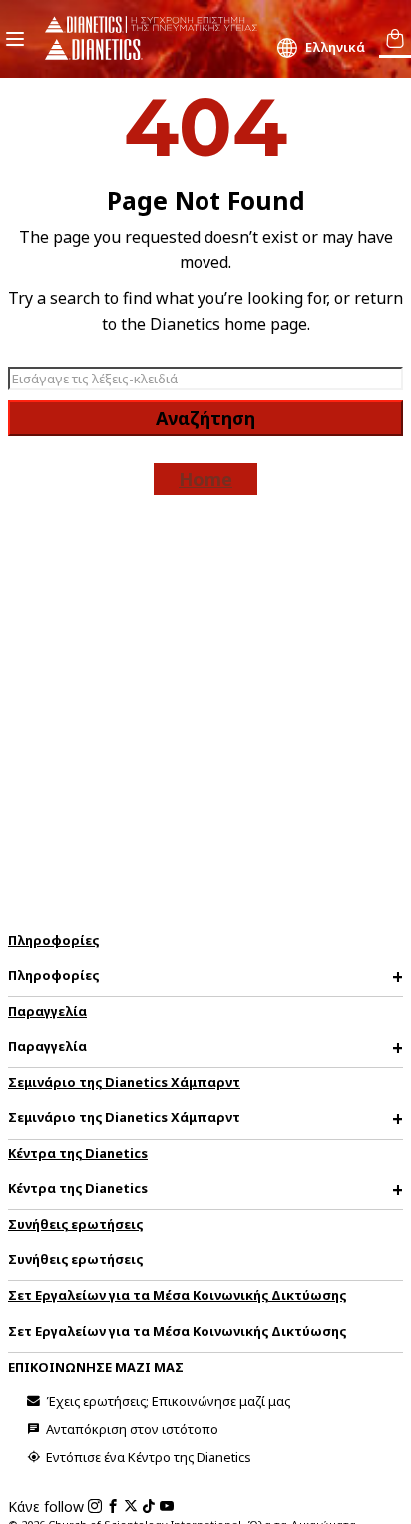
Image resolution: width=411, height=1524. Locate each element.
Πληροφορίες (53, 940)
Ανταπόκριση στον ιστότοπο (130, 1429)
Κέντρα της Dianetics (78, 1153)
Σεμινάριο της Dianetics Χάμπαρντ (124, 1082)
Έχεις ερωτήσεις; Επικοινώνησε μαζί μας (166, 1401)
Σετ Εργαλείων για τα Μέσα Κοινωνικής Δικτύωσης (177, 1295)
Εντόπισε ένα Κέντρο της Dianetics (147, 1457)
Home (205, 479)
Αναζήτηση (205, 418)
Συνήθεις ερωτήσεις (75, 1224)
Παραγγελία (47, 1011)
